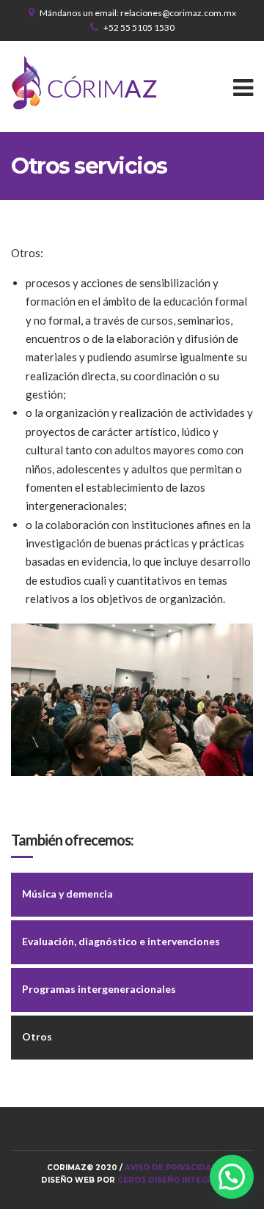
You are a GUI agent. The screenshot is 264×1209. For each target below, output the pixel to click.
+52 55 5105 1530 (139, 27)
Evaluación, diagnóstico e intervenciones (121, 941)
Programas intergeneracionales (99, 989)
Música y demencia (67, 893)
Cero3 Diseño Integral (170, 1180)
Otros (37, 1036)
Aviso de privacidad (171, 1167)
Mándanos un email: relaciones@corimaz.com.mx (138, 12)
